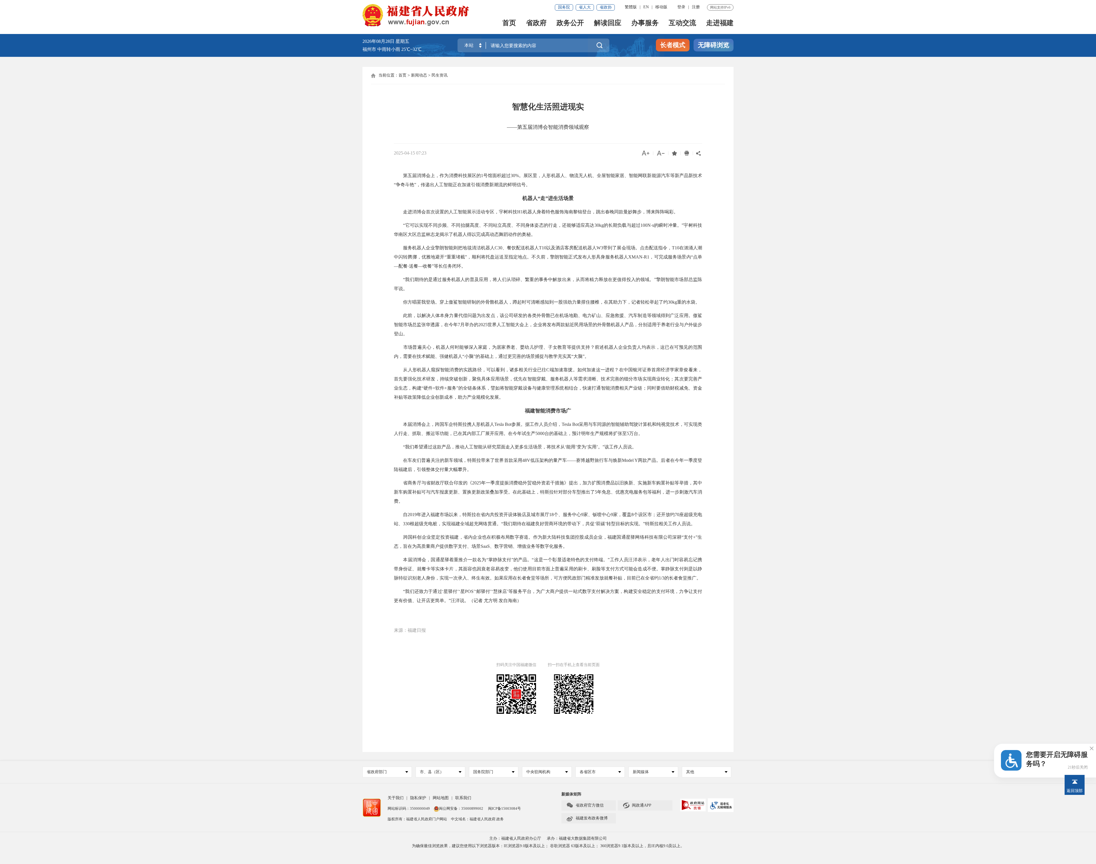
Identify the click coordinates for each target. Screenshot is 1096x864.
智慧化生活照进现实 (548, 106)
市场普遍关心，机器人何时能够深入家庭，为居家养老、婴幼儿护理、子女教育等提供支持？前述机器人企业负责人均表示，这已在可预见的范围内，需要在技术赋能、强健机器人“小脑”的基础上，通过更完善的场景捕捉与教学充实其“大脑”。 (548, 352)
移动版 (661, 7)
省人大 (585, 7)
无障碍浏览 (713, 45)
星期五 (402, 41)
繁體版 (631, 7)
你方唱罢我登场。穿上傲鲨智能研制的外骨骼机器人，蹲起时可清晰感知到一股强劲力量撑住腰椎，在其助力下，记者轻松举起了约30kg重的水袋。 (547, 302)
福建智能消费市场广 (548, 411)
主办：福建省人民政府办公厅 (515, 838)
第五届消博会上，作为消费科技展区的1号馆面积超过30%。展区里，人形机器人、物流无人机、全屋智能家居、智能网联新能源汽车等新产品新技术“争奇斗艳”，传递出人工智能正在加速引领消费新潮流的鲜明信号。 (548, 180)
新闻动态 (419, 75)
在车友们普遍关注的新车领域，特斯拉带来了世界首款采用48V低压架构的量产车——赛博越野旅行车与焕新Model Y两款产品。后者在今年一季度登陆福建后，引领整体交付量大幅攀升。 (548, 465)
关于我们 (396, 798)
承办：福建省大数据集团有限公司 (577, 838)
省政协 (606, 7)
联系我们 (463, 798)
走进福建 (720, 23)
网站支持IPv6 (720, 7)
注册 (696, 7)
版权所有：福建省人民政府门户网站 (417, 819)
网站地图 (441, 798)
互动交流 (682, 23)
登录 (681, 7)
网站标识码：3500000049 (409, 808)
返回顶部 (1075, 791)
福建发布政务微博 (587, 818)
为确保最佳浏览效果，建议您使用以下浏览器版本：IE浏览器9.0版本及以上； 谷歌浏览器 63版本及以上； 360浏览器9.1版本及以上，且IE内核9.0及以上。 (548, 846)
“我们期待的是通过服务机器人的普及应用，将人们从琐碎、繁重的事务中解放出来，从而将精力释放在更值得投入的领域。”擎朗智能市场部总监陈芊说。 (548, 284)
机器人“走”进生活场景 (548, 198)
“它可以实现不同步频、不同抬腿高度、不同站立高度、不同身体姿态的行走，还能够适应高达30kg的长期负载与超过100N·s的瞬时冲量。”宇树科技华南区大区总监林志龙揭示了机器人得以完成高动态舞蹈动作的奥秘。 (548, 230)
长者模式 (672, 45)
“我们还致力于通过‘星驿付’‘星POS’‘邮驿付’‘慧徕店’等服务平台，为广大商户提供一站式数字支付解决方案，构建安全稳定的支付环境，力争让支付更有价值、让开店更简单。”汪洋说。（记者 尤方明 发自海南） (548, 596)
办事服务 (645, 23)
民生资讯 (440, 75)
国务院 (564, 7)
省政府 (536, 23)
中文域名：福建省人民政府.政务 (477, 819)
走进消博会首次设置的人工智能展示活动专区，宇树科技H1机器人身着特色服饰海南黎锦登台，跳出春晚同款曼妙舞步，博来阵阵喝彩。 (536, 211)
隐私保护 (418, 798)
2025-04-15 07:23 (410, 153)
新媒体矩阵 (571, 794)
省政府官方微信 (585, 805)
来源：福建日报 (410, 630)
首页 (509, 23)
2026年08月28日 (378, 41)
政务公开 (570, 23)
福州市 (392, 49)
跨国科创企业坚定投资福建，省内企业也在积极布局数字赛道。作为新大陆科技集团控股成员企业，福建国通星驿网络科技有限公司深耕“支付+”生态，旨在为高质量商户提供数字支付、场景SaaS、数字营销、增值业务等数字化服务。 (548, 542)
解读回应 (607, 23)
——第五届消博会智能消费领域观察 (548, 127)
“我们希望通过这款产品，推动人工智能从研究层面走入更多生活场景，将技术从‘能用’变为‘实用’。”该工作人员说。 (515, 446)
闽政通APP (636, 805)
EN (646, 7)
